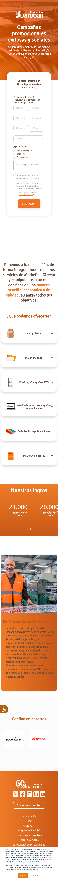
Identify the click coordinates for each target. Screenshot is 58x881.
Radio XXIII (29, 825)
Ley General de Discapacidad (29, 844)
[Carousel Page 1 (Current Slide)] (27, 529)
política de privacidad (31, 862)
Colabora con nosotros (29, 835)
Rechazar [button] (35, 875)
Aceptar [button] (22, 875)
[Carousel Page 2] (30, 529)
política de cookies (16, 862)
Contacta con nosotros (29, 805)
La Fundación (29, 816)
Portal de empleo (29, 840)
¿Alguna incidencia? (29, 830)
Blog (29, 821)
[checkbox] (28, 153)
